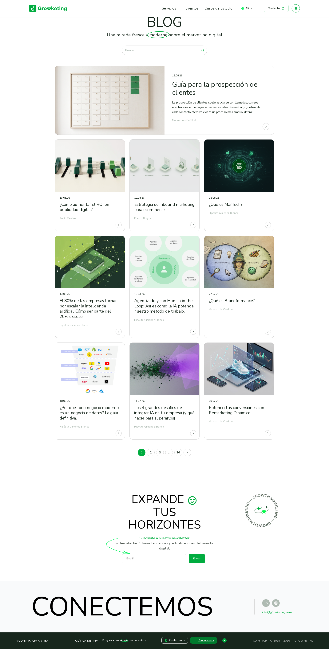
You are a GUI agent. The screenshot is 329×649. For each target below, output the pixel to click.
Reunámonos (206, 640)
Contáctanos (177, 640)
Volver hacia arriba (32, 641)
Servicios (169, 8)
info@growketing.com (277, 612)
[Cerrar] (224, 640)
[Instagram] (276, 603)
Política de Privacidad (91, 641)
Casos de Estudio (218, 8)
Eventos (191, 8)
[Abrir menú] (295, 8)
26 (178, 452)
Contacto (274, 8)
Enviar (196, 558)
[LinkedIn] (266, 603)
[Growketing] (48, 8)
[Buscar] (202, 50)
